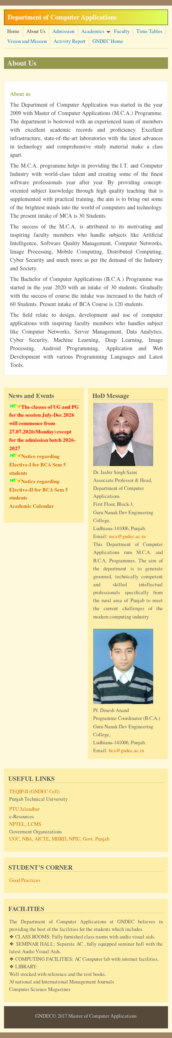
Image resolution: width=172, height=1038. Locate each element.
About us (20, 94)
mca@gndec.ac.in (127, 536)
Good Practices (24, 880)
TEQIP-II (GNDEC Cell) (34, 791)
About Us (36, 31)
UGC (14, 838)
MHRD (59, 838)
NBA (27, 838)
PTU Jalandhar (24, 809)
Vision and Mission (27, 41)
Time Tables (149, 31)
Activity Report (70, 41)
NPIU (74, 838)
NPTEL (17, 824)
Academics (92, 31)
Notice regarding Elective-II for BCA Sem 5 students (38, 489)
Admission (63, 31)
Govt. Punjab (96, 838)
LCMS (34, 824)
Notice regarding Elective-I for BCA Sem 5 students (37, 464)
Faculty (122, 31)
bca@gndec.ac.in (126, 750)
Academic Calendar (31, 505)
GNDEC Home (107, 41)
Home (13, 31)
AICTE (41, 838)
